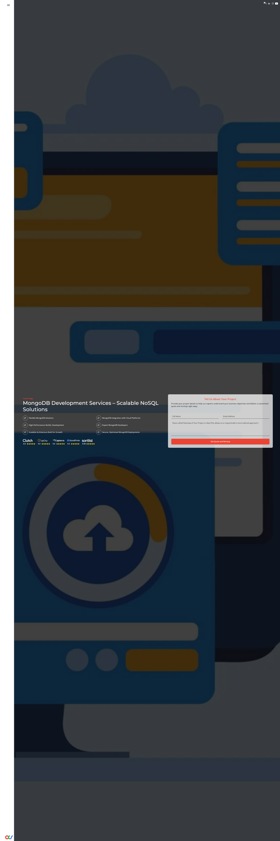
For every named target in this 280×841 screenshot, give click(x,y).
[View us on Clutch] (265, 3)
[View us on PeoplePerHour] (272, 3)
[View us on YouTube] (276, 3)
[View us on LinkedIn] (269, 3)
